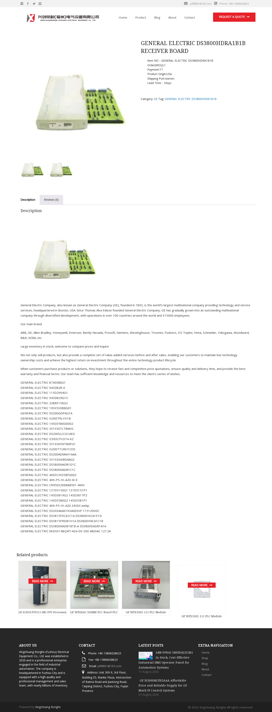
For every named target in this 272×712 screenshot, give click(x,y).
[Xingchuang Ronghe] (62, 17)
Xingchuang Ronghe (48, 707)
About (171, 17)
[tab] (28, 200)
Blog (156, 17)
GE (156, 99)
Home (122, 17)
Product (140, 17)
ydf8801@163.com (109, 666)
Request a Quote (232, 17)
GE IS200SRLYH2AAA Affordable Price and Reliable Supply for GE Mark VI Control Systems (163, 685)
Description (28, 199)
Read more (40, 581)
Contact (189, 17)
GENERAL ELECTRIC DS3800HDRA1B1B (191, 99)
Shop (205, 658)
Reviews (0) (51, 199)
